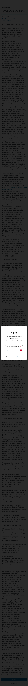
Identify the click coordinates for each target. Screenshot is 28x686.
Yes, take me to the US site (13, 346)
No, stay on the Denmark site (13, 350)
